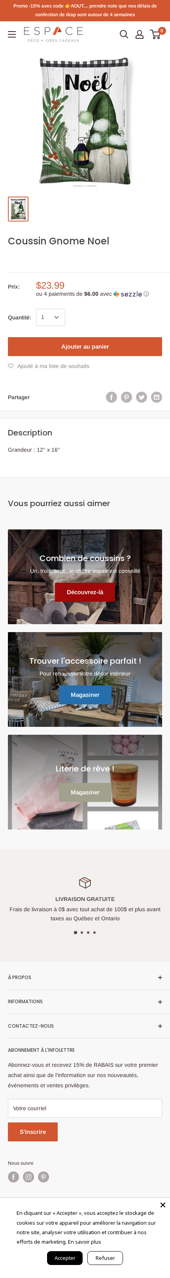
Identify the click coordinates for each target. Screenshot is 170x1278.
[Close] (163, 1205)
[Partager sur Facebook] (111, 397)
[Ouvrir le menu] (12, 34)
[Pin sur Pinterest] (126, 397)
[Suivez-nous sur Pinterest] (43, 1176)
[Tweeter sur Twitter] (141, 397)
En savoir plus (84, 1241)
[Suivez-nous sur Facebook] (13, 1176)
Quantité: (19, 317)
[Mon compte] (140, 34)
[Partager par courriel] (156, 397)
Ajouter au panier (85, 346)
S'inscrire (33, 1131)
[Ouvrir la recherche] (124, 34)
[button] (99, 294)
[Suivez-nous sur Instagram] (28, 1176)
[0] (156, 34)
